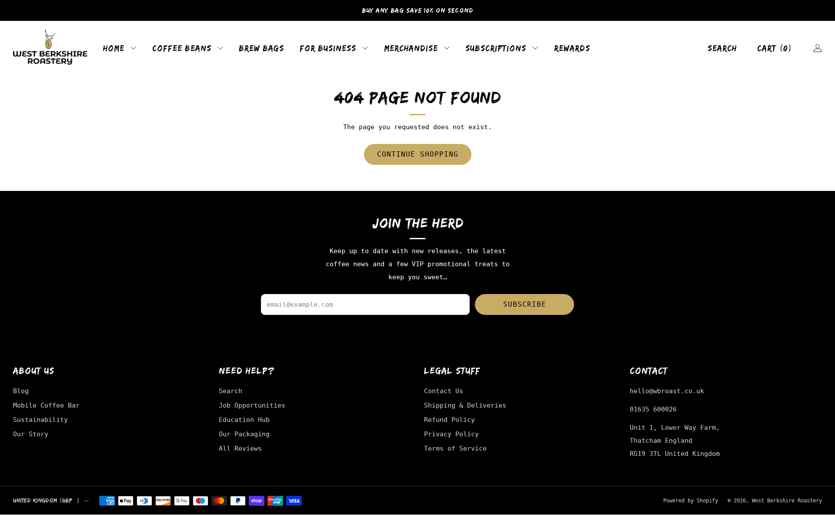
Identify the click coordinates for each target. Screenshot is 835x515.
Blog (21, 391)
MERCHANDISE (411, 48)
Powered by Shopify (690, 501)
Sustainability (40, 419)
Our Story (30, 434)
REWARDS (572, 48)
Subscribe (524, 304)
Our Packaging (244, 434)
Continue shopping (417, 154)
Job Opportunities (252, 405)
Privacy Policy (451, 434)
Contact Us (443, 391)
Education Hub (244, 419)
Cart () (775, 48)
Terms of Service (455, 448)
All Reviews (240, 448)
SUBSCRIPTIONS (495, 48)
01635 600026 (653, 409)
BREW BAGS (261, 48)
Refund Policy (449, 419)
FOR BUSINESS (328, 48)
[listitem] (417, 10)
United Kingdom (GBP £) (46, 500)
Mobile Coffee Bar (46, 405)
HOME (113, 48)
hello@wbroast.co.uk (667, 391)
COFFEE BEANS (181, 48)
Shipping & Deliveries (465, 405)
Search (722, 48)
